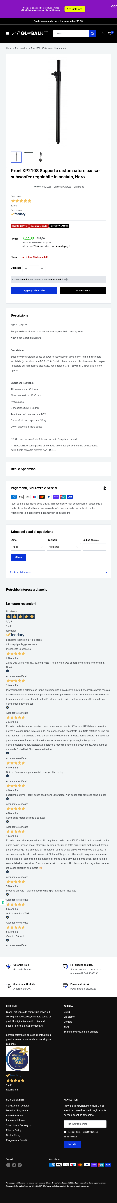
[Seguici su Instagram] (20, 1165)
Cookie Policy (13, 1135)
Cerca (67, 1011)
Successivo (25, 649)
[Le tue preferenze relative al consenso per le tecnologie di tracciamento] (3, 902)
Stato (14, 540)
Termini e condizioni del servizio (81, 1031)
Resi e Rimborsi (14, 1115)
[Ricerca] (92, 33)
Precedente (12, 649)
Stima (18, 557)
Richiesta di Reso (15, 1120)
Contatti (68, 1021)
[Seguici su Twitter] (14, 1165)
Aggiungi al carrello (34, 290)
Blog (66, 1026)
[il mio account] (103, 33)
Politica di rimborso (20, 572)
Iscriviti (72, 1144)
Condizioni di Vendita (17, 1105)
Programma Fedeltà (16, 1140)
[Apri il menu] (7, 33)
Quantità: (16, 267)
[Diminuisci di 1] (26, 268)
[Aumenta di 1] (42, 268)
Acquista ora (13, 9)
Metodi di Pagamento (17, 1110)
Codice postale (91, 540)
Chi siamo (69, 1016)
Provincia (52, 540)
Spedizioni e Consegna (18, 1125)
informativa (72, 1137)
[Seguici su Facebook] (8, 1165)
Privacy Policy (13, 1130)
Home (9, 48)
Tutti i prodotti (21, 48)
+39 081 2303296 (88, 973)
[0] (110, 33)
